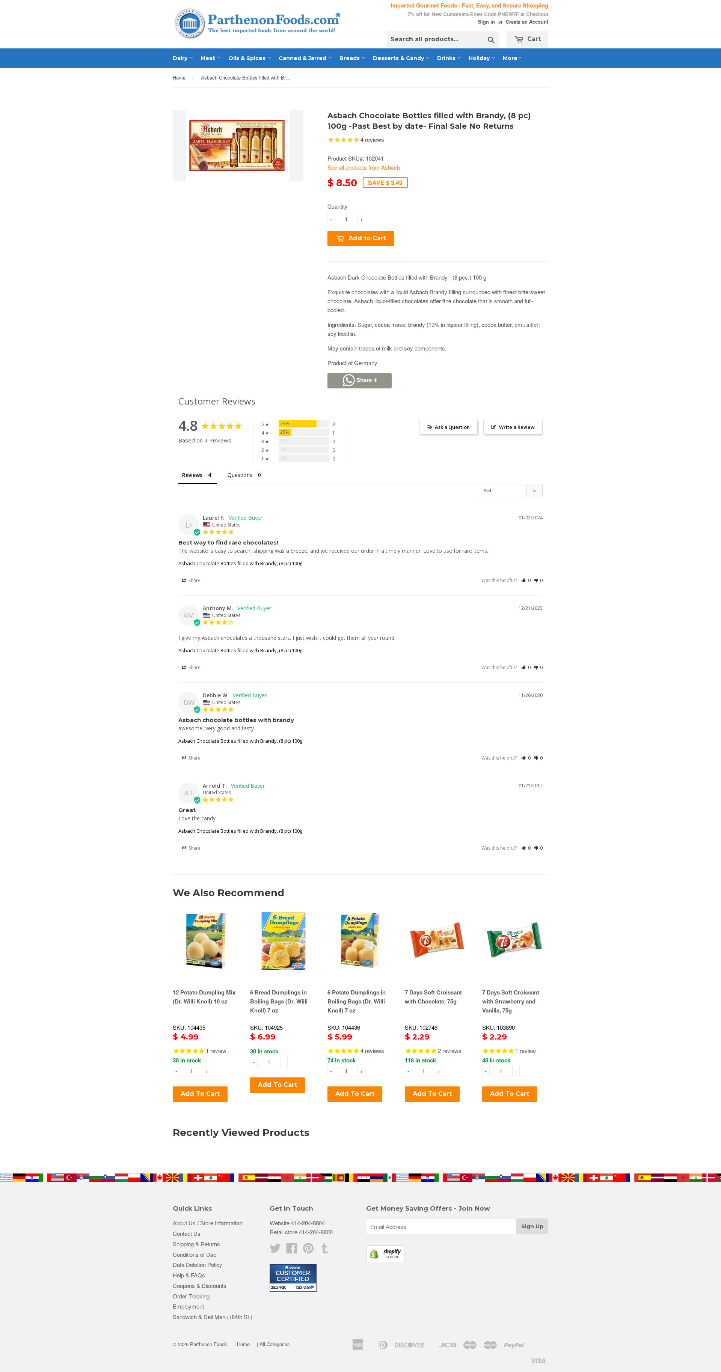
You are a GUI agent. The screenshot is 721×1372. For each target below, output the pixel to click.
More (510, 58)
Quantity (337, 206)
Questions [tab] (240, 474)
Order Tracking (191, 1296)
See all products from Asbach (363, 167)
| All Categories (273, 1344)
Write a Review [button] (517, 427)
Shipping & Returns (196, 1244)
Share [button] (194, 580)
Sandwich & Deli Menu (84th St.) (212, 1317)
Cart (533, 38)
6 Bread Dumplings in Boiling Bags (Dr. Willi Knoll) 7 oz (279, 1001)
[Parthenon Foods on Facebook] (291, 1250)
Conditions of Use (194, 1254)
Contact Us (187, 1233)
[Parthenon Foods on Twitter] (275, 1250)
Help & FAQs (189, 1275)
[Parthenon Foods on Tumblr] (324, 1250)
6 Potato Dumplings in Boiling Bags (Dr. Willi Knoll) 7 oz (356, 1001)
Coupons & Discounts (199, 1285)
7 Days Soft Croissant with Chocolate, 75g (433, 996)
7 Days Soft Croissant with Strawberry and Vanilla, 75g (510, 1001)
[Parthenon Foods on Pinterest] (308, 1250)
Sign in (486, 21)
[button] (526, 580)
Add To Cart (200, 1093)
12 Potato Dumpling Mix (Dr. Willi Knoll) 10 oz (204, 996)
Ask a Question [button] (452, 427)
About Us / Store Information (207, 1223)
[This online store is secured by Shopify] (385, 1260)
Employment (188, 1306)
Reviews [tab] (192, 474)
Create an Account (527, 21)
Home (179, 77)
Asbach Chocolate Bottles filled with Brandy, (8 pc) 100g (240, 563)
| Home (242, 1344)
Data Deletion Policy (197, 1264)
